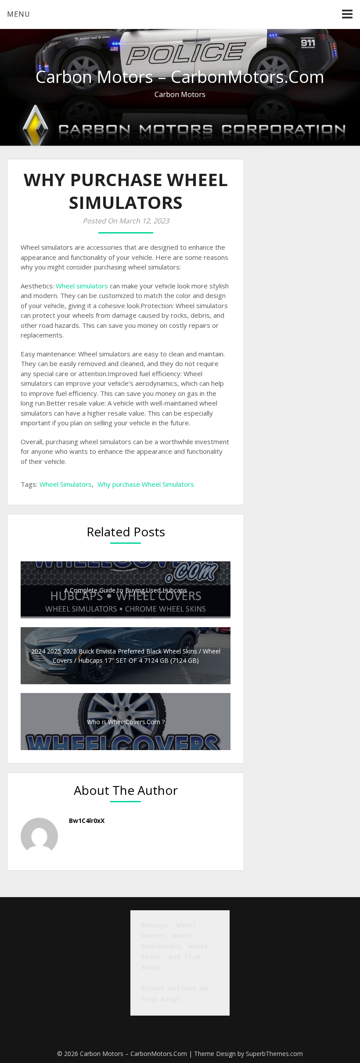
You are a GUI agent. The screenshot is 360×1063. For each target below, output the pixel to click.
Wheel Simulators (66, 484)
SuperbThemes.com (274, 1053)
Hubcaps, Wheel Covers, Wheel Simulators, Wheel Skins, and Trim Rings (176, 947)
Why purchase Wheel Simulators (145, 484)
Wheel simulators (82, 285)
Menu (18, 14)
